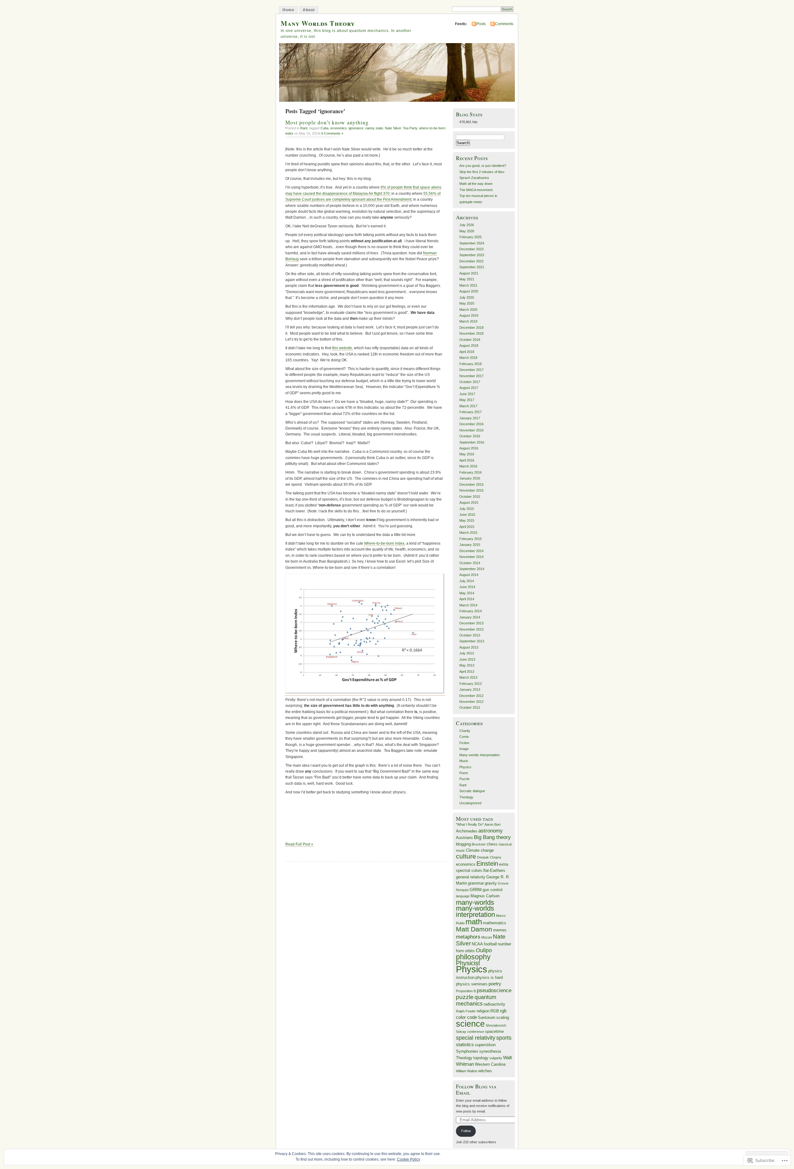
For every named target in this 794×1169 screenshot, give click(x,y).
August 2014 (468, 575)
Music (463, 761)
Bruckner (479, 844)
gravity (491, 883)
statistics (465, 1044)
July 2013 (466, 653)
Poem (463, 773)
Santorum (486, 1017)
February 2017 (470, 412)
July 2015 (466, 509)
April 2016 (466, 460)
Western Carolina (490, 1064)
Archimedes (466, 831)
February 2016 (470, 472)
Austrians (464, 837)
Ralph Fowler (466, 1011)
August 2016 (468, 448)
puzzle (465, 997)
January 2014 (469, 617)
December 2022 (471, 261)
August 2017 (468, 388)
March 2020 (468, 309)
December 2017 (471, 370)
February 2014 (470, 611)
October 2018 (469, 339)
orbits (470, 950)
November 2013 (471, 629)
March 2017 (468, 406)
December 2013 (471, 623)
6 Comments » (332, 133)
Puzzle (464, 779)
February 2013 (470, 683)
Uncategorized (470, 803)
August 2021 (468, 273)
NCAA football (484, 944)
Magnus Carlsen (485, 896)
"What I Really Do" (470, 824)
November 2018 (471, 333)
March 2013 (468, 677)
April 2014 (466, 599)
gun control (492, 889)
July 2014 (466, 581)
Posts (481, 24)
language (463, 896)
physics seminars (472, 984)
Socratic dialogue (472, 791)
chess (492, 844)
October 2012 (469, 707)
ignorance (356, 128)
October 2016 (469, 436)
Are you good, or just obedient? (482, 165)
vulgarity (495, 1058)
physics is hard (489, 977)
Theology (466, 797)
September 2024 (471, 243)
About (309, 10)
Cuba (324, 128)
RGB (494, 1011)
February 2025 (470, 237)
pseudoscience (494, 990)
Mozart (486, 937)
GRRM (476, 889)
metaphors (468, 937)
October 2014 (469, 563)
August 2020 (468, 291)
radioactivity (494, 1004)
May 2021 (466, 279)
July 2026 (466, 225)
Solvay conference (470, 1031)
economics (338, 128)
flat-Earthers (494, 870)
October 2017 (469, 382)
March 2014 (468, 605)
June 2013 (467, 659)
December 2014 (471, 551)
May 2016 (466, 454)
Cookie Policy (408, 1159)
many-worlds (475, 902)
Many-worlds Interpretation (479, 755)
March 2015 (468, 532)
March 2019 (468, 321)
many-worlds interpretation (475, 911)
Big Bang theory (492, 837)
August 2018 (468, 345)
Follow (466, 1131)
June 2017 (467, 394)
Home (288, 10)
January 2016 (469, 478)
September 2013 (471, 641)
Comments (504, 24)
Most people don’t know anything (327, 122)
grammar (476, 883)
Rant (303, 128)
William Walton (466, 1071)
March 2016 (468, 466)
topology (480, 1057)
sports (503, 1038)
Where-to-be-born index (384, 543)
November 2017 (471, 376)
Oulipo (484, 950)
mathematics (494, 923)
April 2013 (466, 671)
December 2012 (471, 696)
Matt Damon (474, 929)
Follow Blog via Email (476, 1089)
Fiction (464, 743)
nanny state (374, 128)
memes (499, 930)
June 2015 (467, 514)
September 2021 (471, 267)
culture (466, 856)
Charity (464, 731)
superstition (485, 1044)
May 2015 (466, 520)
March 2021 (468, 285)
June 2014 (467, 587)
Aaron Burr (492, 824)
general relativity (470, 877)
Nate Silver (393, 128)
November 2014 (471, 557)
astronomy (490, 831)
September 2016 (471, 442)
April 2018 (466, 352)
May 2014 (466, 593)
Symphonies (467, 1051)
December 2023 (471, 249)
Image (464, 749)
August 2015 (468, 502)
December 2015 (471, 484)
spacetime (494, 1031)
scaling (502, 1017)
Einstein (487, 863)
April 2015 (466, 527)
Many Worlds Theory (318, 23)
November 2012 (471, 701)
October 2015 (469, 496)
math (474, 921)
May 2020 (466, 303)
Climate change (480, 850)
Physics (465, 767)
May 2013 (466, 665)
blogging (463, 844)
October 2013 (469, 635)
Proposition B (466, 991)
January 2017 (469, 418)
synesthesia (490, 1051)
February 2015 (470, 539)
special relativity (475, 1038)
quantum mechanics (476, 1000)
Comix (464, 736)
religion (483, 1011)
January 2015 (469, 545)
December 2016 (471, 424)
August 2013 (468, 647)
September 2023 (471, 255)
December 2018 (471, 327)
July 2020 (466, 297)
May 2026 (466, 231)
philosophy (473, 957)
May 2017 (466, 400)
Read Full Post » (299, 844)
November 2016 (471, 430)
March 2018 (468, 357)
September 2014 (471, 569)
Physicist (468, 963)
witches (485, 1071)
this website (342, 348)
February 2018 (470, 364)
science (470, 1023)
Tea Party (410, 128)
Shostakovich (496, 1025)
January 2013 (469, 689)
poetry (494, 983)
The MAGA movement (476, 190)
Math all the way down (476, 183)
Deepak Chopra (489, 857)
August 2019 (468, 315)
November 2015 (471, 490)
